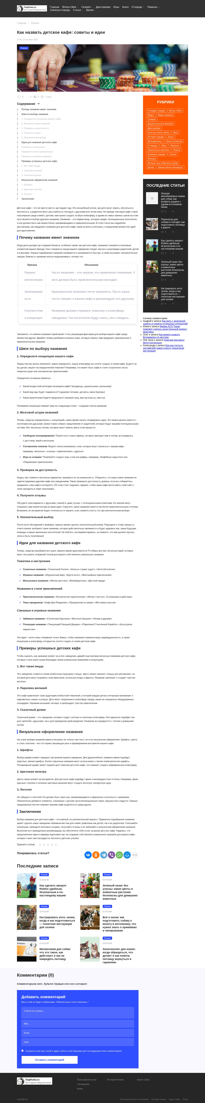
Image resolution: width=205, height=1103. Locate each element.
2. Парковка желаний (31, 170)
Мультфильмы (155, 141)
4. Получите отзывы (31, 133)
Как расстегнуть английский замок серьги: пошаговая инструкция (163, 348)
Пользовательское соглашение (134, 1099)
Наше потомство (174, 141)
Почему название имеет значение (38, 109)
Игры (116, 7)
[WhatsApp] (119, 855)
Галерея (86, 7)
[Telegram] (103, 855)
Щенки (89, 10)
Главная (54, 7)
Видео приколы (165, 115)
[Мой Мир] (127, 855)
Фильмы (152, 158)
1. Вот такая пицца (30, 166)
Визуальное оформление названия (39, 180)
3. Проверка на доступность (35, 128)
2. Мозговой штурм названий (35, 123)
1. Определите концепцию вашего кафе (41, 119)
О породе (137, 7)
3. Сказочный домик (31, 175)
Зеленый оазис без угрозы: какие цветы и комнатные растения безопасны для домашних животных (120, 892)
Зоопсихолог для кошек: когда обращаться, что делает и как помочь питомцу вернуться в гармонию (119, 956)
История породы (156, 137)
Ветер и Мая (69, 7)
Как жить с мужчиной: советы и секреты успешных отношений (165, 322)
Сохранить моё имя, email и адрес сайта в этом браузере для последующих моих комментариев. (74, 1051)
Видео (151, 115)
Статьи (77, 10)
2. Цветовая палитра (31, 189)
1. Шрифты (26, 184)
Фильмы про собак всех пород (163, 163)
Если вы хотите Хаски (158, 132)
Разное (35, 23)
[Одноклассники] (95, 855)
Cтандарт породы (156, 110)
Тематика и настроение (33, 147)
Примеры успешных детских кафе (39, 161)
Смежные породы (60, 10)
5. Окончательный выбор (33, 137)
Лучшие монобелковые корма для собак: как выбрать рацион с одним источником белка (173, 200)
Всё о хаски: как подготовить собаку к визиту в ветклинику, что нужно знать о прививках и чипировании (120, 924)
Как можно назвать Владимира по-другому (161, 336)
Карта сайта (143, 1079)
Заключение (27, 198)
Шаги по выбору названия (34, 114)
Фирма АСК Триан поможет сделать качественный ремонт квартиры (165, 329)
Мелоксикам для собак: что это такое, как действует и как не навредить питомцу (55, 954)
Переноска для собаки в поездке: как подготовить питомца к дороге (173, 223)
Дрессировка (103, 7)
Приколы (152, 7)
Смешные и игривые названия (36, 156)
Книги (125, 7)
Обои (163, 145)
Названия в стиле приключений (37, 151)
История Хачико (115, 1079)
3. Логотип (26, 194)
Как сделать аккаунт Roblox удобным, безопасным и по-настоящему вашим (52, 890)
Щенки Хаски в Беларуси (170, 167)
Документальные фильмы (160, 123)
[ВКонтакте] (88, 855)
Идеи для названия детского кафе (39, 142)
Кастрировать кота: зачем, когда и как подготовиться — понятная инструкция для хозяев (57, 922)
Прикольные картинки (158, 150)
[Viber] (111, 855)
